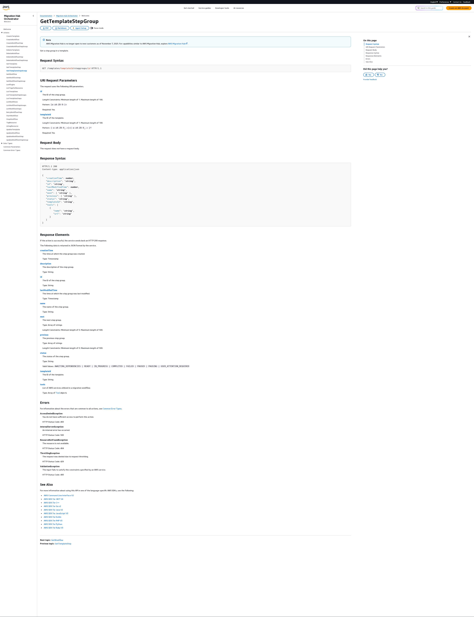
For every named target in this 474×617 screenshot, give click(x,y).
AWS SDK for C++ (51, 502)
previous (52, 196)
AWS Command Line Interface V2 (59, 495)
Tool (58, 393)
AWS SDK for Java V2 (53, 510)
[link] (85, 15)
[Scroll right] (245, 8)
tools (50, 205)
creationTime (54, 178)
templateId (45, 114)
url (56, 214)
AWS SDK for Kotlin (52, 517)
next (49, 193)
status (51, 199)
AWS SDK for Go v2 (52, 506)
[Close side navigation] (33, 16)
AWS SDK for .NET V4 (53, 499)
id (41, 91)
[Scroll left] (182, 8)
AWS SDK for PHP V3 (53, 520)
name (49, 190)
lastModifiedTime (57, 187)
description (54, 181)
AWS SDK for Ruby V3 (53, 527)
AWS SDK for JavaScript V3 (56, 513)
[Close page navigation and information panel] (469, 37)
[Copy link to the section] (38, 60)
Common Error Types (112, 408)
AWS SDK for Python (53, 524)
